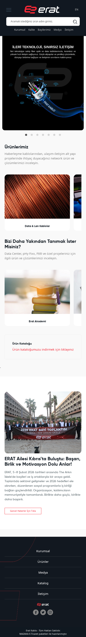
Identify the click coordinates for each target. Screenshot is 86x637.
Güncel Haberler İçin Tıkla (23, 510)
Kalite (31, 29)
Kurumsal (19, 29)
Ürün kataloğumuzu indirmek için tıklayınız (43, 349)
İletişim (69, 29)
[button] (26, 135)
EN (76, 9)
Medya (58, 29)
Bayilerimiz (44, 29)
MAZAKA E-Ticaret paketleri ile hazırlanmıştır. (43, 633)
